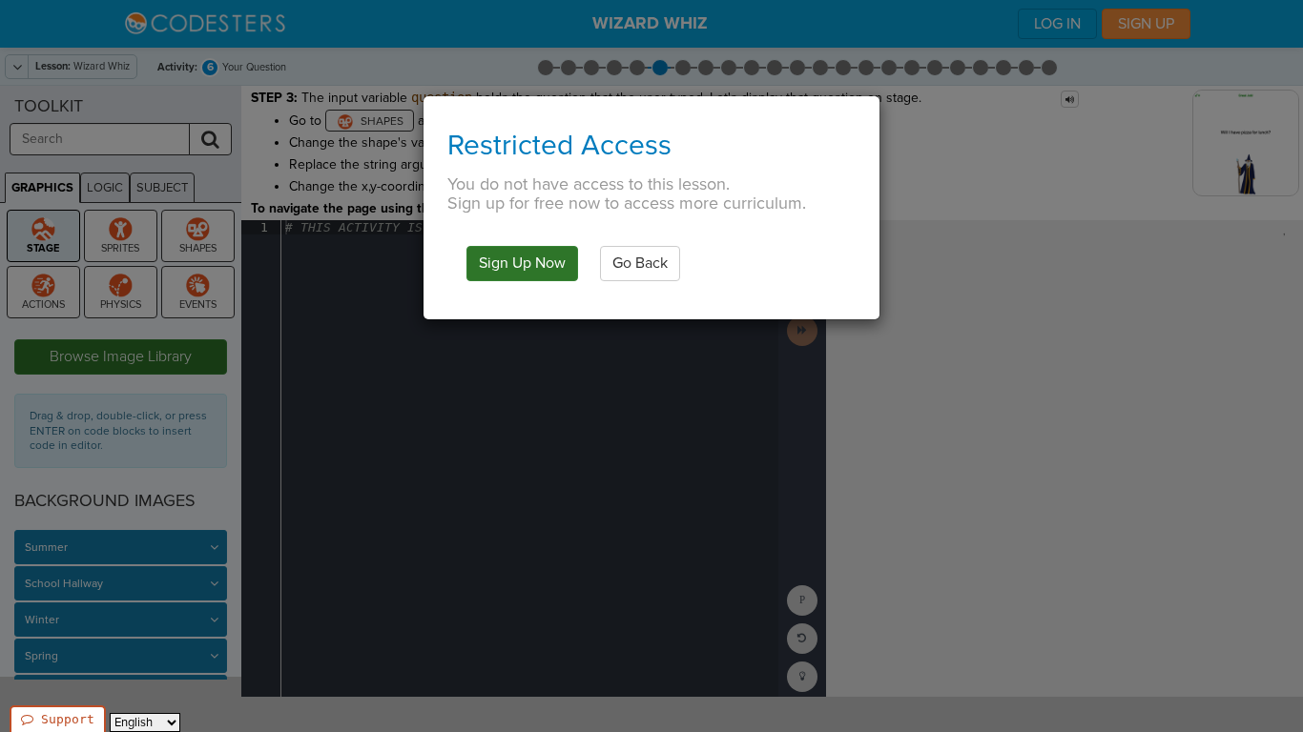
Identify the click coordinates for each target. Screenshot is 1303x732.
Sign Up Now (522, 263)
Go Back (640, 263)
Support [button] (67, 719)
